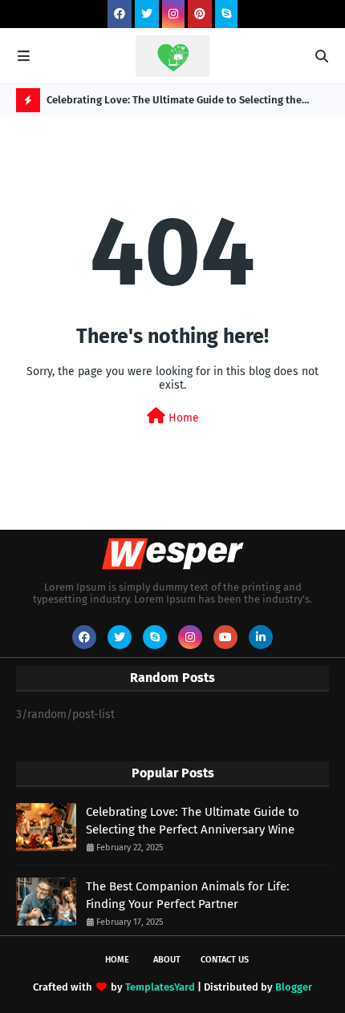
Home (182, 418)
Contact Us (225, 959)
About (167, 959)
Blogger (293, 987)
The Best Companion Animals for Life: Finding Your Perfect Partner (188, 895)
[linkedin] (261, 637)
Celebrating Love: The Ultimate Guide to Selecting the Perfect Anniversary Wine (174, 103)
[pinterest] (200, 14)
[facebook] (120, 14)
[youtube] (225, 637)
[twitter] (147, 14)
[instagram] (173, 14)
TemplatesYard (160, 987)
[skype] (226, 14)
